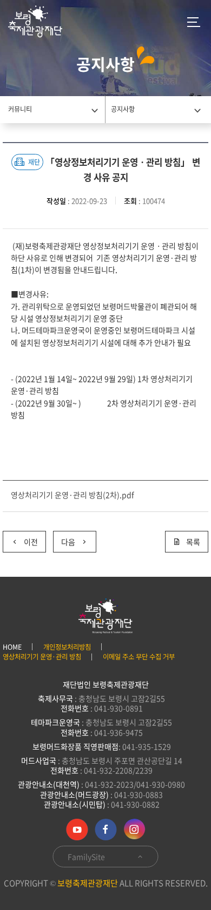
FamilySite (87, 856)
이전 (20, 539)
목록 (193, 541)
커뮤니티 (20, 109)
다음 (64, 539)
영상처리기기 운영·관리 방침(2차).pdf (72, 494)
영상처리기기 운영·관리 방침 (42, 657)
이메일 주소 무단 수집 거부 (139, 657)
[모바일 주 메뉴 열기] (193, 21)
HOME (12, 647)
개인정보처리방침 (67, 647)
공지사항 (123, 109)
